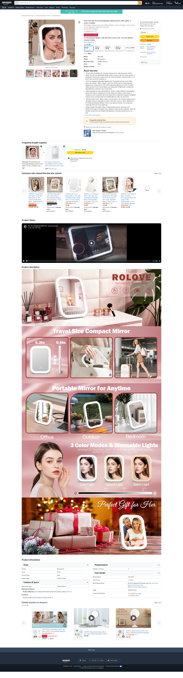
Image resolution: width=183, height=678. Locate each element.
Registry (51, 7)
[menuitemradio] (156, 261)
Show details (73, 161)
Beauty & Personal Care (28, 15)
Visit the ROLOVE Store (91, 29)
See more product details (92, 115)
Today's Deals (20, 7)
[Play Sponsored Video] (91, 618)
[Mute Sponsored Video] (64, 626)
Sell (46, 7)
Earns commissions (53, 225)
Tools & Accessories (41, 15)
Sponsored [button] (24, 605)
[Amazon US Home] (66, 661)
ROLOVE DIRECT (151, 46)
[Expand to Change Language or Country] (149, 3)
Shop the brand (119, 132)
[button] (4, 7)
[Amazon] (7, 2)
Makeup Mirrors (56, 15)
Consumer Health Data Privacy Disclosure (93, 666)
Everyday (72, 7)
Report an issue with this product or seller (98, 127)
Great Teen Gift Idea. (34, 227)
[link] (55, 152)
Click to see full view (52, 67)
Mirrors (49, 15)
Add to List (144, 62)
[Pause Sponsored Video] (64, 622)
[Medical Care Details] (34, 7)
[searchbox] (78, 3)
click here (69, 591)
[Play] (23, 261)
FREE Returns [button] (88, 42)
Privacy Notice (77, 666)
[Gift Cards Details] (43, 7)
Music (58, 7)
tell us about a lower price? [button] (43, 597)
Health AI (11, 7)
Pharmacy (65, 7)
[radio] (30, 73)
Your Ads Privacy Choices (112, 666)
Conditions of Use (67, 666)
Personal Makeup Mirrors (139, 587)
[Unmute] (159, 261)
